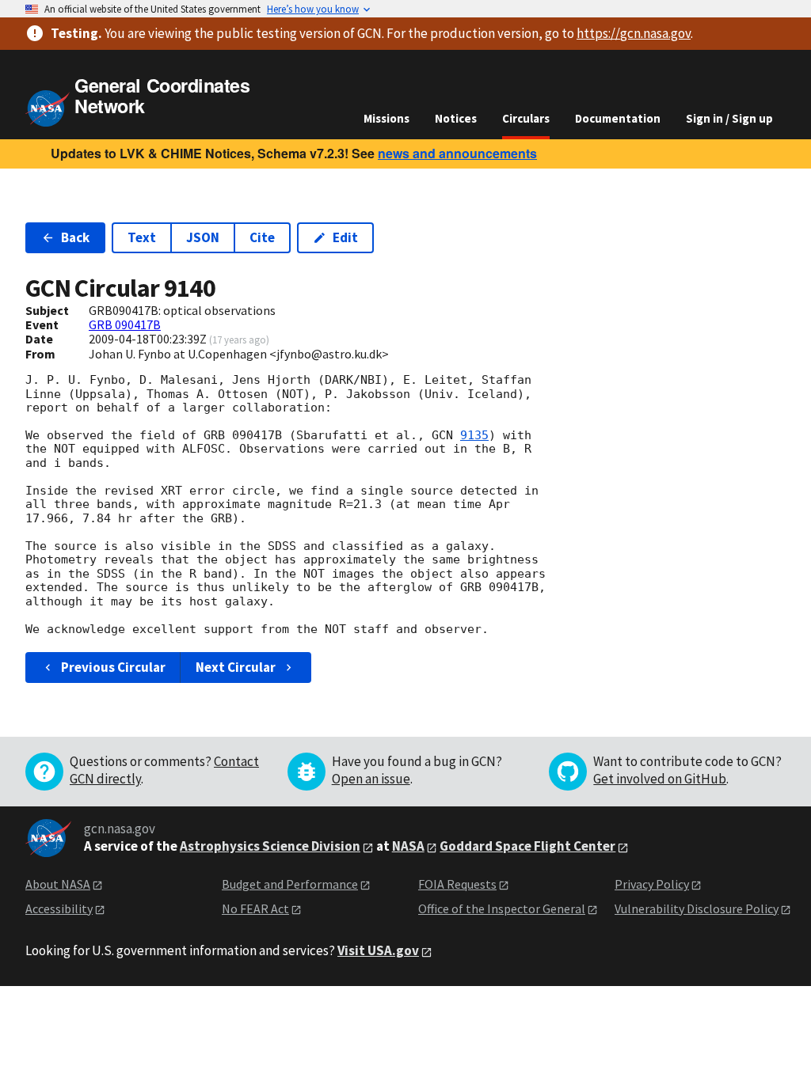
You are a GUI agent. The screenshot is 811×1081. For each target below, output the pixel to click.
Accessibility (59, 908)
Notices (456, 118)
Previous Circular (113, 667)
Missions (386, 118)
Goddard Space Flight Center (527, 846)
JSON (202, 237)
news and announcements (457, 153)
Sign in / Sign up (729, 118)
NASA (408, 846)
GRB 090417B (125, 324)
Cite (262, 237)
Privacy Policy (652, 884)
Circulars (526, 118)
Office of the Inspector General (501, 908)
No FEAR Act (255, 908)
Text (142, 237)
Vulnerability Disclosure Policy (697, 908)
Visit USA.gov (378, 950)
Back (75, 237)
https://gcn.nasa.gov (634, 33)
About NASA (57, 884)
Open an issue (371, 778)
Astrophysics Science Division (270, 846)
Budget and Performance (290, 884)
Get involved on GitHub (659, 778)
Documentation (618, 118)
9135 (474, 435)
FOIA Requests (457, 884)
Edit (345, 237)
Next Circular (236, 667)
